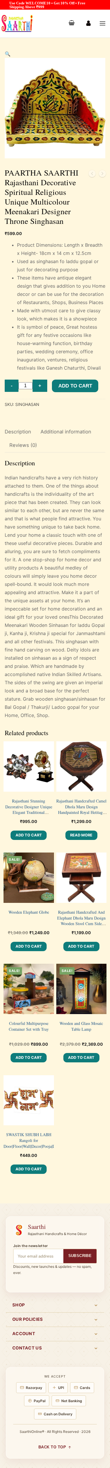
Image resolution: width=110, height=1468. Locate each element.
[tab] (18, 432)
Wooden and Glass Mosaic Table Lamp (81, 1026)
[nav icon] (102, 24)
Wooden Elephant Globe (29, 912)
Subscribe (80, 1255)
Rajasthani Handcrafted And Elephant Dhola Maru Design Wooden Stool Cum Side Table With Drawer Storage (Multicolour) (81, 923)
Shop (18, 1305)
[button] (8, 54)
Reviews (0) (23, 445)
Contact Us (27, 1348)
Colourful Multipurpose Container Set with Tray (29, 1026)
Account (23, 1333)
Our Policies (27, 1319)
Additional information (65, 432)
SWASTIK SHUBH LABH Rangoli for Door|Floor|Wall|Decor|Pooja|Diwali (34, 1140)
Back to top (52, 1447)
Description (18, 432)
